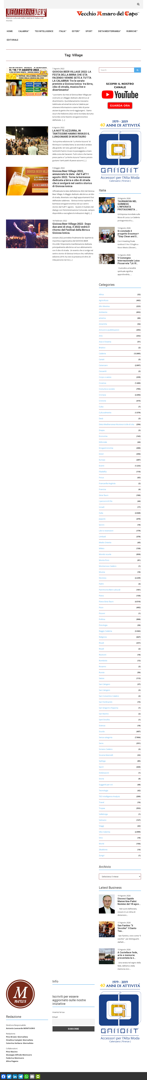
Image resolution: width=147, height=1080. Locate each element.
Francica (102, 489)
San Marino (104, 713)
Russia (101, 672)
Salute (101, 678)
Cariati (101, 359)
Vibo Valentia (104, 832)
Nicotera (102, 578)
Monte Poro (104, 560)
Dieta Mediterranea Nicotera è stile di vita (116, 424)
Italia (62, 31)
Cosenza (102, 383)
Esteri (75, 31)
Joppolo (102, 519)
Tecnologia (103, 790)
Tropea (102, 808)
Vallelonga (103, 814)
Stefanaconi (104, 772)
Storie (101, 778)
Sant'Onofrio (104, 719)
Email (55, 1017)
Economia (103, 436)
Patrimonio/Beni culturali (109, 589)
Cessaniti (103, 371)
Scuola (102, 731)
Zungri (101, 855)
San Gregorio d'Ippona (108, 708)
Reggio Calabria (105, 631)
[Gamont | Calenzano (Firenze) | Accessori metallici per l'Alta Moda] (120, 150)
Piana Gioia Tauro (106, 601)
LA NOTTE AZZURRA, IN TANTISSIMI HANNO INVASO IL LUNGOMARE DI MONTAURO (71, 133)
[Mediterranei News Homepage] (20, 994)
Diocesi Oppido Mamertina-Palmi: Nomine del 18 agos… (129, 901)
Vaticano (102, 820)
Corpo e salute (105, 377)
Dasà (101, 418)
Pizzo (101, 607)
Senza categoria (105, 737)
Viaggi (101, 826)
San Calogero (104, 684)
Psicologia (103, 625)
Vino (101, 837)
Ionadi (101, 507)
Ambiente (103, 312)
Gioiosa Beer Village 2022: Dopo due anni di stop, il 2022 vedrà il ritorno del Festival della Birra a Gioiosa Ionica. (71, 228)
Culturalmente (105, 412)
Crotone (102, 400)
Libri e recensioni (106, 530)
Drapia (102, 430)
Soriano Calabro (106, 749)
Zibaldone (103, 849)
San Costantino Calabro (109, 696)
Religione (103, 637)
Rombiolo (103, 660)
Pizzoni (102, 613)
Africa (101, 294)
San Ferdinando (105, 702)
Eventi (101, 465)
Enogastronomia (106, 448)
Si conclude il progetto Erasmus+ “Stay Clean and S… (128, 234)
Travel (101, 802)
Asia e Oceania (105, 341)
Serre (101, 743)
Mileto (101, 548)
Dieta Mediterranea (109, 31)
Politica (102, 619)
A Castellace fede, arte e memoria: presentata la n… (128, 955)
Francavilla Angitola (107, 483)
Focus (101, 477)
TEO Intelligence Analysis (109, 796)
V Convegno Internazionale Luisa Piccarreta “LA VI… (129, 261)
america (102, 318)
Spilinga (102, 761)
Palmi (101, 583)
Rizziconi (102, 654)
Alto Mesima (104, 306)
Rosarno (102, 666)
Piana (101, 595)
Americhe (103, 324)
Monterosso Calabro (107, 566)
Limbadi (102, 536)
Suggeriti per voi (106, 784)
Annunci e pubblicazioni (109, 330)
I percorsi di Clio (105, 501)
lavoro (101, 524)
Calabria (23, 31)
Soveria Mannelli (106, 755)
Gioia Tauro (103, 495)
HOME (10, 31)
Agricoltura (103, 300)
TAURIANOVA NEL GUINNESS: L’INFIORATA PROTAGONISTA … (127, 205)
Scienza (102, 725)
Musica (102, 572)
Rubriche (131, 31)
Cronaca (102, 395)
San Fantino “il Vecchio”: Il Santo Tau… (127, 928)
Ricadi (101, 643)
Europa (102, 459)
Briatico (102, 347)
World (101, 843)
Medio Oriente (105, 542)
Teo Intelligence (44, 31)
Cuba (101, 406)
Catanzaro (103, 365)
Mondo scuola (105, 554)
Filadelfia (103, 471)
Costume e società (107, 389)
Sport (89, 31)
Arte (100, 335)
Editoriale (12, 40)
